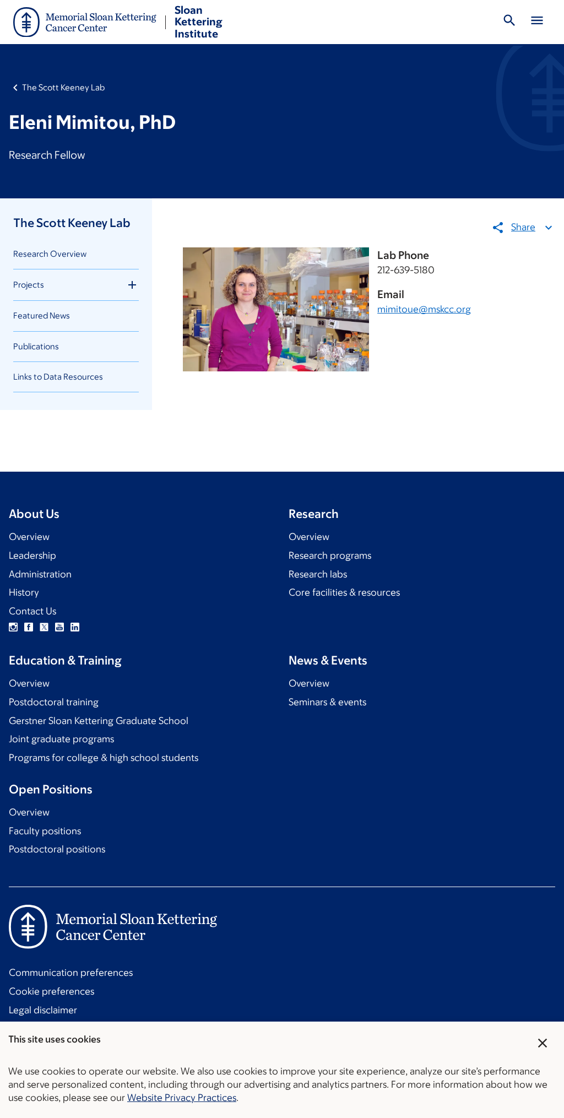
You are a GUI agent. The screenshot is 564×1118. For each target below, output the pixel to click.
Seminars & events (327, 701)
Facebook (28, 627)
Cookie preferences (51, 991)
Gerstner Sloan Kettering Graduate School (98, 720)
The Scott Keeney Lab (63, 87)
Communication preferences (71, 972)
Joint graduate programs (61, 738)
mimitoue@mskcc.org (424, 309)
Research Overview (49, 253)
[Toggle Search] (509, 22)
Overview (29, 536)
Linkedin (74, 627)
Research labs (318, 574)
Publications (36, 346)
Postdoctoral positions (57, 849)
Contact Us (32, 611)
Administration (40, 574)
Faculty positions (45, 830)
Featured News (41, 315)
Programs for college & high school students (103, 757)
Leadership (32, 555)
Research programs (330, 555)
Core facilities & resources (344, 592)
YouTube (59, 627)
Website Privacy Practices (181, 1097)
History (24, 592)
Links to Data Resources (58, 376)
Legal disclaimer (43, 1010)
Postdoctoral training (54, 701)
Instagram (13, 627)
